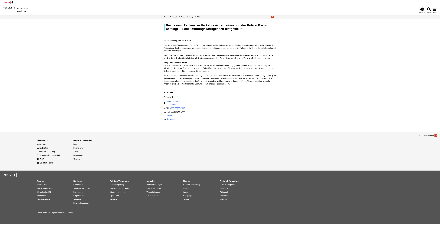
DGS (42, 159)
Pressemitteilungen (154, 185)
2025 (199, 17)
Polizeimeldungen (153, 188)
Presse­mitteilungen (188, 17)
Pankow (166, 17)
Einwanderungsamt (81, 203)
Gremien (76, 159)
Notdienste (41, 196)
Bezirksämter (78, 192)
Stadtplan (223, 199)
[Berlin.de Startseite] (8, 2)
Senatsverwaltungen (81, 188)
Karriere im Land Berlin (119, 188)
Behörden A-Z (79, 185)
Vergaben (114, 199)
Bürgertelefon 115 (44, 192)
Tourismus (224, 188)
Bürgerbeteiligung (117, 192)
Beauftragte (78, 155)
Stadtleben (224, 196)
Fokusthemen (152, 196)
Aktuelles (175, 17)
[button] (273, 17)
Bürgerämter (78, 196)
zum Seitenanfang (426, 135)
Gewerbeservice (43, 199)
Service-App (42, 185)
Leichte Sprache (46, 163)
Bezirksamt (77, 148)
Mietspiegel (187, 196)
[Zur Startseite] (9, 10)
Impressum (41, 144)
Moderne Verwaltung (191, 185)
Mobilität (186, 188)
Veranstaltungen (153, 192)
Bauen (185, 192)
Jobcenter (77, 199)
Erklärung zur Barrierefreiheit (48, 155)
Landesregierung (117, 185)
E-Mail (169, 116)
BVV (75, 144)
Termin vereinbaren (45, 188)
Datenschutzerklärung (46, 152)
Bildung (186, 199)
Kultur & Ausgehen (227, 185)
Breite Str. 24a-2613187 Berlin (173, 103)
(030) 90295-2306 (177, 108)
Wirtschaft (224, 192)
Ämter (75, 152)
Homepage (171, 119)
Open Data (114, 196)
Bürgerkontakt (42, 148)
